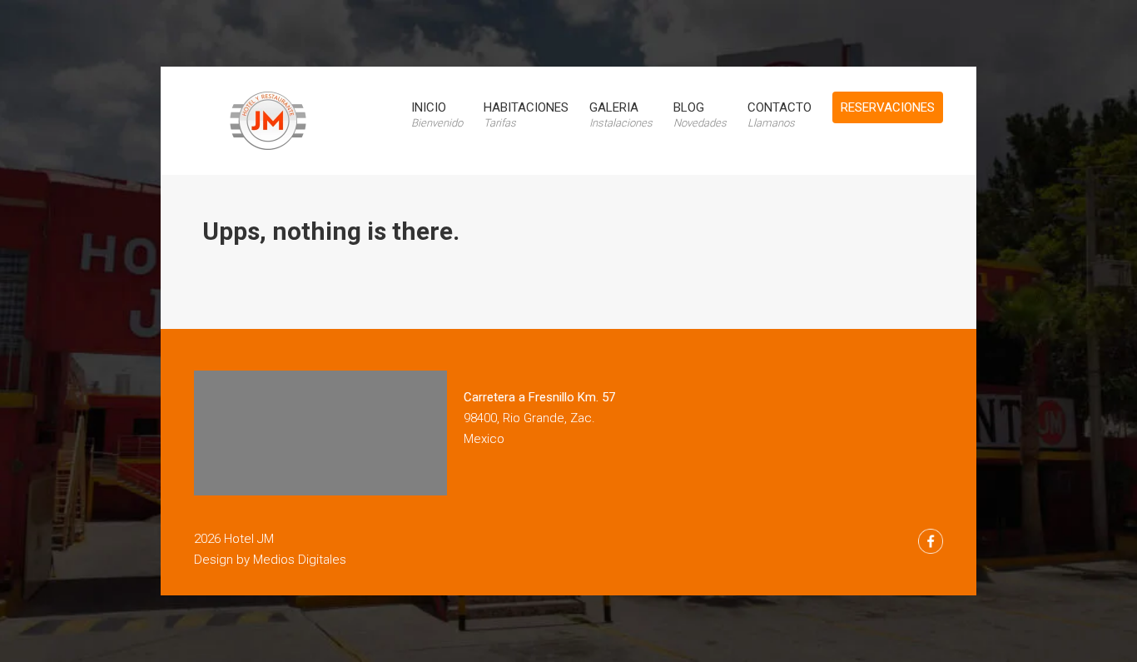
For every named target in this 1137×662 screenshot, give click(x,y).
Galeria (621, 114)
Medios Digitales (299, 559)
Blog (700, 114)
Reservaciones (888, 107)
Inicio (437, 114)
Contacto (779, 114)
